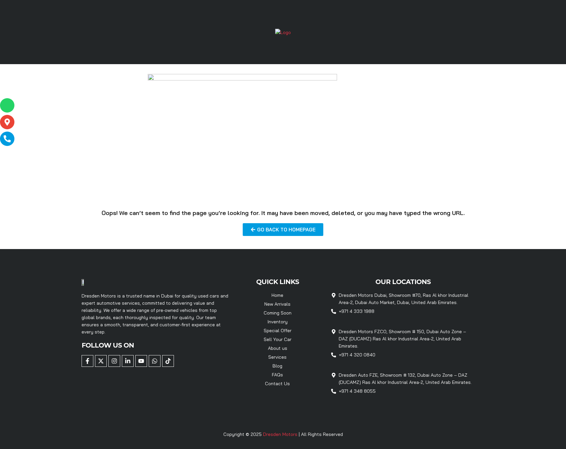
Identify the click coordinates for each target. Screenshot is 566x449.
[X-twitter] (101, 361)
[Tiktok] (168, 361)
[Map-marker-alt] (7, 122)
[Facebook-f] (87, 361)
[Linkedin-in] (128, 361)
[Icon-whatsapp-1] (7, 105)
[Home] (283, 32)
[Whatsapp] (154, 361)
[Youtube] (141, 361)
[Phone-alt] (7, 139)
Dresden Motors (281, 434)
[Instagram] (114, 361)
